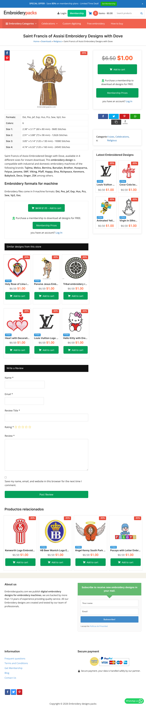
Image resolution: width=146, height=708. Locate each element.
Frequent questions (15, 658)
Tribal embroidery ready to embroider (75, 284)
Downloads (46, 41)
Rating (9, 427)
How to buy (117, 23)
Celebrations (48, 23)
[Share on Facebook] (103, 116)
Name (9, 377)
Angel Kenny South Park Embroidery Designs (90, 550)
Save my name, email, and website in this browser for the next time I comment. (43, 483)
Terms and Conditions (16, 663)
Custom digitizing (72, 23)
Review (10, 435)
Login (63, 13)
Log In (58, 232)
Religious (57, 41)
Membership (77, 13)
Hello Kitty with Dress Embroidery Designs (75, 338)
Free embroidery (96, 23)
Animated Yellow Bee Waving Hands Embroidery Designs (106, 220)
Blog (7, 672)
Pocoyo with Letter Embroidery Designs (125, 550)
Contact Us (10, 677)
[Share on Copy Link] (116, 122)
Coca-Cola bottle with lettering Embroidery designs (128, 184)
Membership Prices (46, 225)
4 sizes (110, 136)
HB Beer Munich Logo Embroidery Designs (55, 550)
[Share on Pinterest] (124, 116)
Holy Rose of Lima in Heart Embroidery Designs (17, 284)
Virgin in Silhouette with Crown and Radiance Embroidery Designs (128, 220)
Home (36, 41)
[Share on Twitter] (114, 116)
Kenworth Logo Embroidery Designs (20, 550)
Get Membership (13, 668)
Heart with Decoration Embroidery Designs (17, 338)
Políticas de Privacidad (99, 626)
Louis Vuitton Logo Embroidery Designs (46, 338)
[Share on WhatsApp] (135, 116)
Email (9, 394)
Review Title (12, 410)
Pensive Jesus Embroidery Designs (46, 284)
